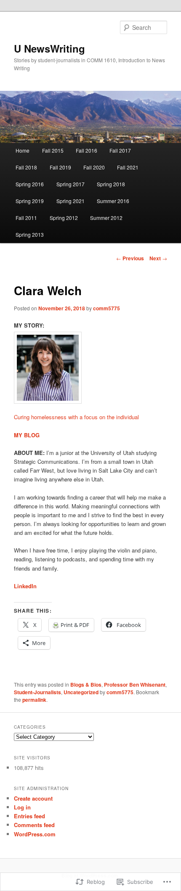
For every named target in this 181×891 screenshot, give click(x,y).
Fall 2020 (94, 167)
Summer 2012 (106, 217)
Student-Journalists (37, 692)
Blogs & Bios (85, 684)
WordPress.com (35, 834)
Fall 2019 (60, 167)
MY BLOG (27, 435)
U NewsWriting (49, 48)
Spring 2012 (64, 217)
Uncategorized (81, 692)
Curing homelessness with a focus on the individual (76, 417)
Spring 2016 (30, 184)
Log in (22, 807)
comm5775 (106, 308)
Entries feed (29, 816)
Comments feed (34, 825)
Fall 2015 (53, 150)
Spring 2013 (30, 234)
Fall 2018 (26, 167)
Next (158, 258)
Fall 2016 (86, 150)
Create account (33, 798)
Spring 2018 (111, 184)
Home (22, 150)
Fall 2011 (26, 217)
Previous (130, 258)
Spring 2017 (70, 184)
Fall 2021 (127, 167)
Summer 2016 (113, 200)
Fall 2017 (120, 150)
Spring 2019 (30, 200)
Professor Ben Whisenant (134, 684)
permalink (34, 699)
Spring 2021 (70, 200)
